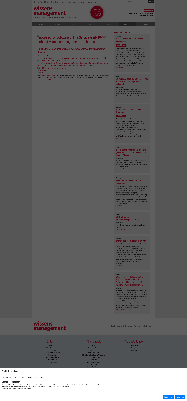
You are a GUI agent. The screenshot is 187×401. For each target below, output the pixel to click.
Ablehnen (180, 397)
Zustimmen (168, 397)
